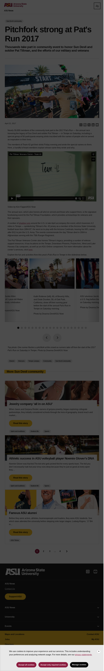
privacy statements (83, 655)
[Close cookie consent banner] (99, 651)
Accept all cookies (26, 665)
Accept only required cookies (53, 665)
